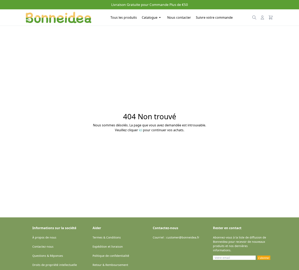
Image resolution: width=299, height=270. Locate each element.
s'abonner (264, 258)
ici (140, 130)
